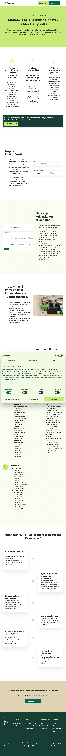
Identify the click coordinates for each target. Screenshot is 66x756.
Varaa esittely (11, 124)
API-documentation (9, 746)
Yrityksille (29, 729)
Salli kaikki (54, 399)
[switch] (24, 392)
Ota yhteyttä (57, 729)
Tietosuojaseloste (9, 743)
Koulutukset (44, 726)
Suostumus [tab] (11, 360)
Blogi (41, 723)
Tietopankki (43, 729)
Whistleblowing (32, 743)
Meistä (55, 723)
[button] (62, 3)
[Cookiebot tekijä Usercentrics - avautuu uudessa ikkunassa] (56, 355)
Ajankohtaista (45, 719)
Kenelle (29, 719)
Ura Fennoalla (57, 726)
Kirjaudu (20, 743)
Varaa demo (43, 3)
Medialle (55, 732)
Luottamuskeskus (19, 726)
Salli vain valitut (33, 399)
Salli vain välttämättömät (12, 399)
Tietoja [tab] (55, 360)
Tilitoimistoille (31, 723)
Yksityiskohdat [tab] (33, 360)
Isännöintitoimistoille (33, 726)
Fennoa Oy (56, 719)
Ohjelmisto (17, 719)
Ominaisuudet (17, 723)
